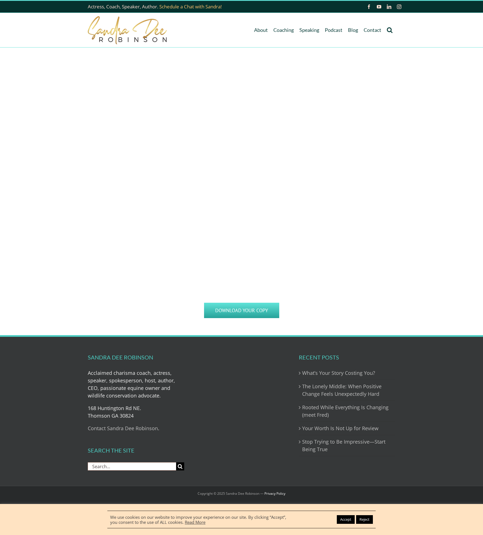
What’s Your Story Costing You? (338, 373)
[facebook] (369, 6)
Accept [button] (345, 519)
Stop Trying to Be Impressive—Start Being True (343, 445)
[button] (389, 30)
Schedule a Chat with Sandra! (190, 6)
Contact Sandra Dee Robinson (123, 428)
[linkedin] (389, 6)
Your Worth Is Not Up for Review (340, 428)
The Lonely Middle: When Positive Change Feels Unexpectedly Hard (342, 390)
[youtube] (379, 6)
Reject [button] (364, 519)
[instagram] (399, 6)
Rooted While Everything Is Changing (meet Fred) (345, 411)
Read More (195, 522)
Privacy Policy (274, 493)
